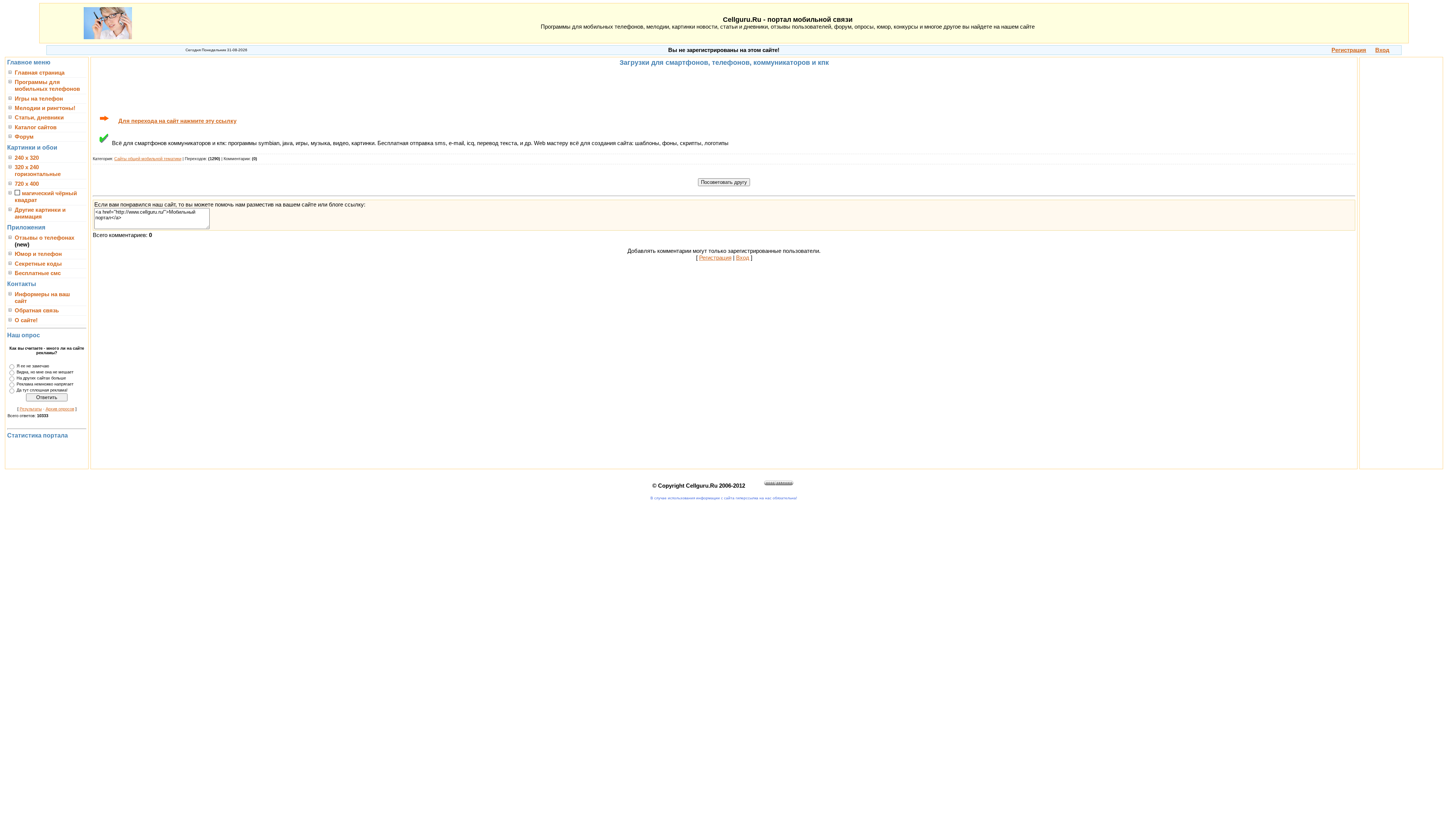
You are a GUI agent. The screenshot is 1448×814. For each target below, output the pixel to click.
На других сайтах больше (41, 378)
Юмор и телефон (38, 254)
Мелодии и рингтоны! (45, 108)
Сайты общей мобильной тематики (147, 158)
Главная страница (39, 73)
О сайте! (26, 320)
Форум (24, 137)
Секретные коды (38, 264)
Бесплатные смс (38, 273)
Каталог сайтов (36, 127)
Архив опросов (60, 409)
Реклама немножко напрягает (45, 384)
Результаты (31, 409)
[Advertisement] (724, 90)
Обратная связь (37, 311)
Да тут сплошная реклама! (42, 390)
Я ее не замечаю (33, 366)
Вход (742, 258)
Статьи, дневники (39, 118)
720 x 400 (27, 184)
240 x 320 (27, 158)
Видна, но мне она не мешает (45, 372)
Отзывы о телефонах (44, 238)
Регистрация (715, 258)
